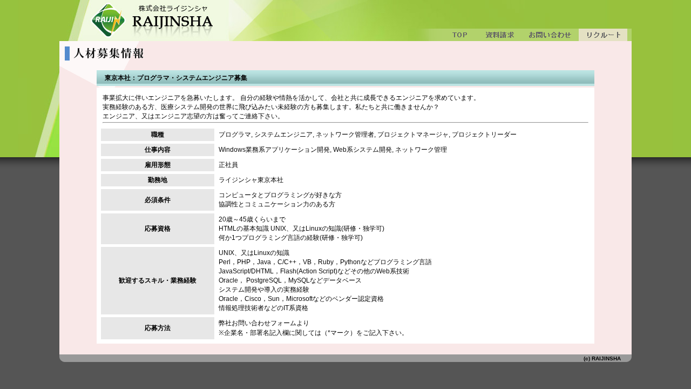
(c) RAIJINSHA (602, 358)
